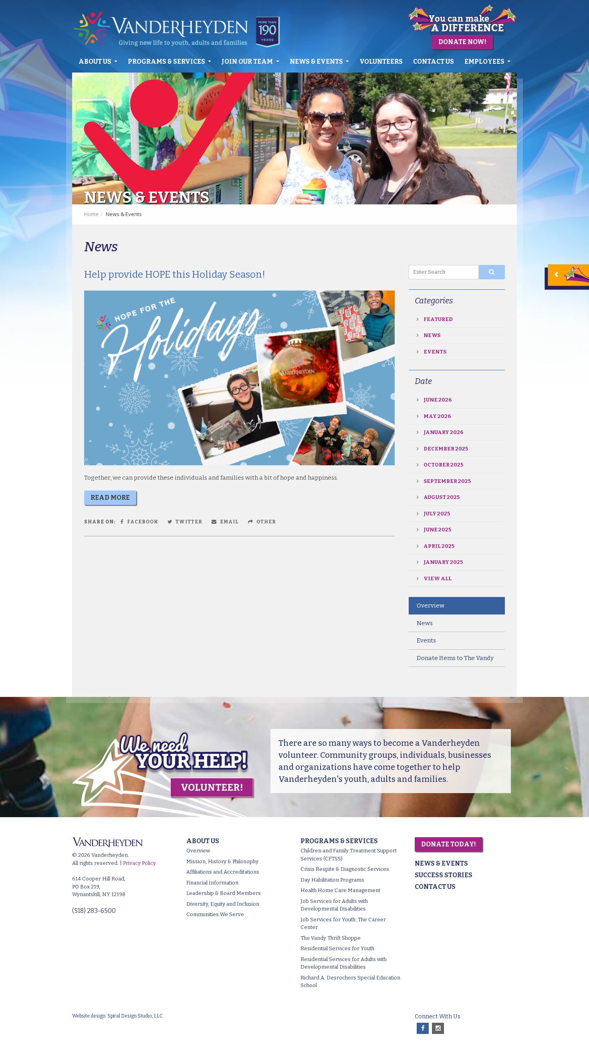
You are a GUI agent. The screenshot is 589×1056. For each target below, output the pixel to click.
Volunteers (381, 61)
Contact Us (433, 61)
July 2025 (437, 514)
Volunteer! (212, 787)
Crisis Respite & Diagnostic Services (345, 869)
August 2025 (442, 497)
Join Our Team (248, 61)
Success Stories (443, 875)
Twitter (188, 522)
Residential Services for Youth (337, 948)
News (432, 335)
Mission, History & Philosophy (222, 861)
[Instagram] (438, 1028)
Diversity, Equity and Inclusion (222, 904)
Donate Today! (448, 844)
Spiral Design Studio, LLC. (135, 1016)
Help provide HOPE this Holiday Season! (174, 274)
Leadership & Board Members (223, 893)
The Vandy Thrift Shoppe (331, 938)
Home (91, 214)
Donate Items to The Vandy (455, 658)
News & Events (317, 61)
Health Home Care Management (340, 890)
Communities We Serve (215, 914)
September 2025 (447, 481)
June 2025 (437, 530)
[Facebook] (423, 1028)
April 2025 (439, 546)
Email (229, 522)
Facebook (142, 522)
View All (438, 578)
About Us (96, 61)
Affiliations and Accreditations (222, 872)
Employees (485, 61)
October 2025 (443, 465)
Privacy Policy (139, 863)
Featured (438, 319)
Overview (430, 605)
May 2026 (437, 416)
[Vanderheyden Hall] (181, 29)
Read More (110, 497)
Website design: (89, 1016)
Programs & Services (167, 61)
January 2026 (443, 432)
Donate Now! (462, 42)
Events (435, 352)
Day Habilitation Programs (332, 880)
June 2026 (438, 400)
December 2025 (446, 449)
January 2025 (443, 562)
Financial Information (212, 883)
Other (265, 522)
